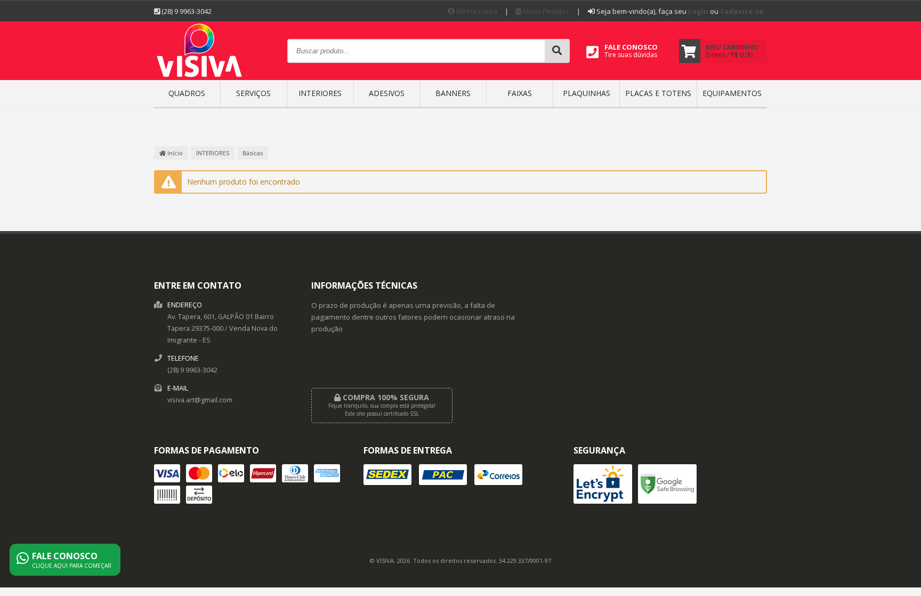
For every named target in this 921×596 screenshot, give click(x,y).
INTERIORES (320, 93)
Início (174, 153)
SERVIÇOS (253, 93)
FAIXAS (519, 93)
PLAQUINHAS (586, 93)
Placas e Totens (658, 93)
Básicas (253, 153)
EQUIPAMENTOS (732, 93)
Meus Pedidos (545, 11)
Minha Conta (476, 11)
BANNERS (453, 93)
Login (698, 11)
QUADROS (186, 93)
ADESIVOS (387, 93)
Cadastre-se (741, 11)
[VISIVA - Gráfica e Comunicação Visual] (199, 76)
